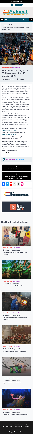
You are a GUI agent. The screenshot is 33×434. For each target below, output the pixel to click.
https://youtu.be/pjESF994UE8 (9, 130)
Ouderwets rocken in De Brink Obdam (14, 286)
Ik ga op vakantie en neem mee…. (12, 383)
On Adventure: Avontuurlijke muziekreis (14, 351)
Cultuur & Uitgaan (7, 67)
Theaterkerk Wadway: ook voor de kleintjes (15, 414)
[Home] (2, 19)
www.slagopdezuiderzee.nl (9, 134)
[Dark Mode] (24, 19)
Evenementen (16, 67)
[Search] (27, 19)
